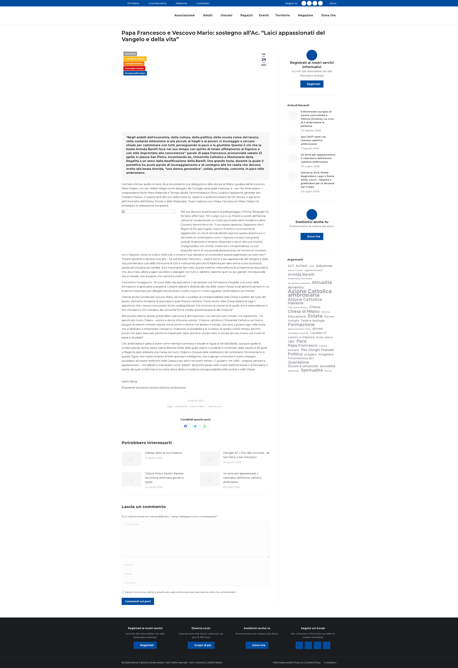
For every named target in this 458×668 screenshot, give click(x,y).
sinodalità (327, 366)
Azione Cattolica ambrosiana (310, 293)
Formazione (301, 324)
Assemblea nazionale (299, 283)
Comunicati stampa (135, 59)
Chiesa (314, 307)
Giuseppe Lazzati (298, 333)
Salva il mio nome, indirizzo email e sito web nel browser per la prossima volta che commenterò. (180, 592)
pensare (293, 350)
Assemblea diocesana (300, 278)
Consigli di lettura (134, 63)
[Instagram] (317, 645)
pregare (310, 354)
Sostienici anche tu (312, 222)
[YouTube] (326, 645)
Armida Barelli (181, 406)
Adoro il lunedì (295, 270)
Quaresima (298, 362)
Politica (295, 354)
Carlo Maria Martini (297, 307)
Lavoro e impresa (301, 337)
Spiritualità (312, 370)
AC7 (291, 266)
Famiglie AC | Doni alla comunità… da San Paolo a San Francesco (246, 455)
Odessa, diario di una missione (163, 452)
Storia (328, 370)
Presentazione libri (301, 358)
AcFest (302, 266)
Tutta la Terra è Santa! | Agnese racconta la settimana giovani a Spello (164, 478)
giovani (317, 328)
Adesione (324, 266)
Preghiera (325, 354)
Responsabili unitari (135, 73)
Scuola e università (303, 366)
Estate (315, 316)
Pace (301, 341)
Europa (329, 316)
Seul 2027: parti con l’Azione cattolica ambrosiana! (313, 140)
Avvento (296, 287)
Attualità (322, 282)
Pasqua (323, 346)
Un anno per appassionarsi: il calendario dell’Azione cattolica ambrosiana (242, 478)
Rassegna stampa (134, 68)
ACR (311, 266)
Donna (325, 311)
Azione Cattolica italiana (305, 301)
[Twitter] (308, 645)
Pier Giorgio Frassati (317, 350)
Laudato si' (318, 333)
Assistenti (130, 54)
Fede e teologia (313, 320)
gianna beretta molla (299, 329)
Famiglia (293, 320)
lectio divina (324, 337)
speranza (293, 370)
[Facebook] (299, 645)
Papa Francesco (215, 406)
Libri (291, 341)
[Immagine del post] (131, 459)
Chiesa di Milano (197, 406)
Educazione (297, 316)
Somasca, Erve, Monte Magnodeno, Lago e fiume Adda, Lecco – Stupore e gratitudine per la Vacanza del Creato (317, 179)
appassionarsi (313, 270)
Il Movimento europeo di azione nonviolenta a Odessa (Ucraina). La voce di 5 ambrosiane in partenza (317, 118)
